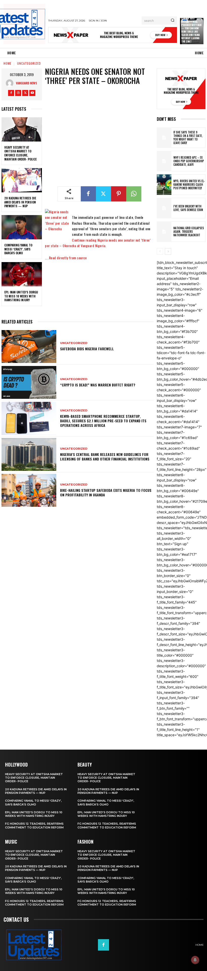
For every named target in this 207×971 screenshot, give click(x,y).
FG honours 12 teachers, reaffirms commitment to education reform (34, 825)
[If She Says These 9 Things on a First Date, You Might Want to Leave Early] (164, 137)
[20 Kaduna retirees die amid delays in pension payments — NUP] (22, 180)
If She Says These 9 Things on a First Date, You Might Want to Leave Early (188, 137)
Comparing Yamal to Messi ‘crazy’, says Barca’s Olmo (18, 249)
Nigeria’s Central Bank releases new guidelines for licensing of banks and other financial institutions (104, 456)
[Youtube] (32, 93)
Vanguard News (26, 83)
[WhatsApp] (133, 193)
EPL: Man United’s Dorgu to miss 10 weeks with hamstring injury (21, 296)
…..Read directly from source (66, 257)
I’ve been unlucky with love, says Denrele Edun (188, 208)
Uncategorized (29, 63)
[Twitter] (25, 93)
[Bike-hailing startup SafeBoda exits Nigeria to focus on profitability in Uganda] (29, 490)
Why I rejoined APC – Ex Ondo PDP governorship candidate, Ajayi (188, 161)
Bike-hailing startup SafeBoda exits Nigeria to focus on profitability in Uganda (105, 492)
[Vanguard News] (11, 83)
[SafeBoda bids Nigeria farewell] (29, 346)
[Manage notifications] (195, 960)
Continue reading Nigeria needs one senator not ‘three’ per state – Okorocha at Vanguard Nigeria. (97, 242)
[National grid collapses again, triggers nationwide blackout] (164, 231)
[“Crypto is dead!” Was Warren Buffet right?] (29, 382)
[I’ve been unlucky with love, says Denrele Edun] (164, 208)
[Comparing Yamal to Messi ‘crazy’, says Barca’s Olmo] (22, 227)
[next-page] (168, 251)
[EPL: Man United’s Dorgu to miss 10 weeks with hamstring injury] (22, 274)
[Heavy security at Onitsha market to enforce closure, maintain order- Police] (22, 129)
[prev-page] (160, 251)
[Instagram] (18, 93)
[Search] (172, 20)
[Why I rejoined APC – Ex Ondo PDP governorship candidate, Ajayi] (164, 161)
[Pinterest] (118, 193)
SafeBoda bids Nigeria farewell (87, 348)
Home (7, 63)
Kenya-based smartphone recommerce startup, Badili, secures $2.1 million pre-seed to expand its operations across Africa (103, 420)
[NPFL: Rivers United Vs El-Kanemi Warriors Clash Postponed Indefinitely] (164, 184)
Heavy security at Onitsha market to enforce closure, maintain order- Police (20, 153)
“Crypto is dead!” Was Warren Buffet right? (97, 384)
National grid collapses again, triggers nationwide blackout (188, 231)
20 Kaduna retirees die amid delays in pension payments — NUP (20, 202)
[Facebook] (11, 93)
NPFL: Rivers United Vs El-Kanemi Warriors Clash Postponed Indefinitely (189, 184)
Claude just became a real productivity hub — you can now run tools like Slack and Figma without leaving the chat (191, 29)
